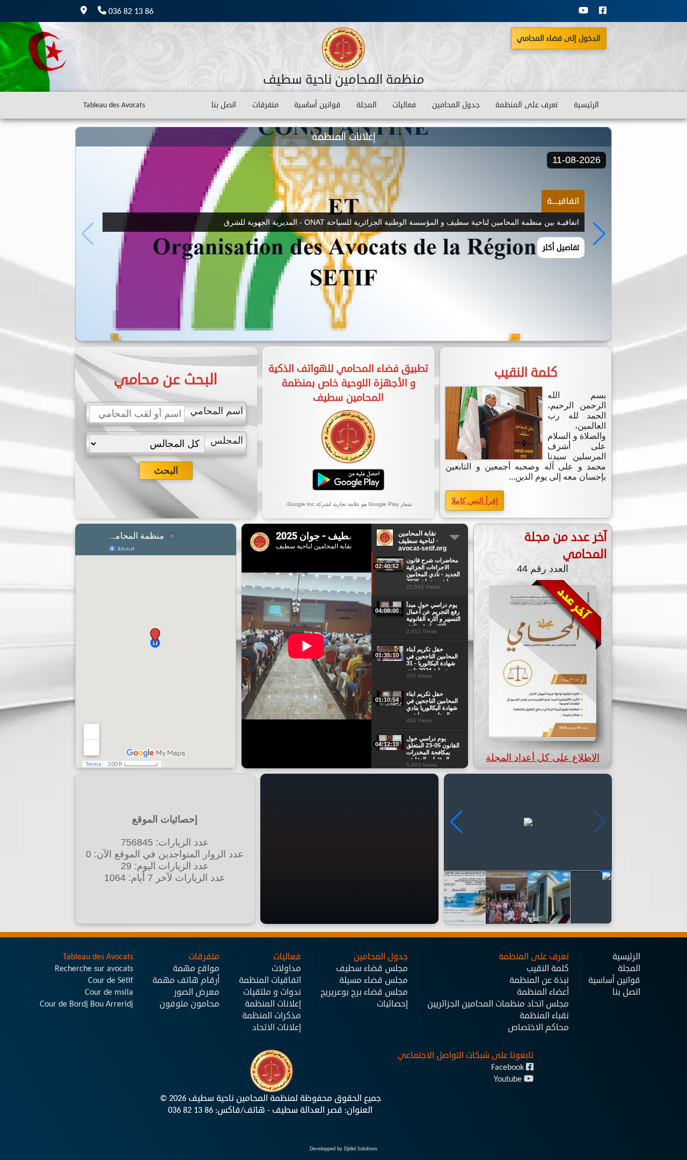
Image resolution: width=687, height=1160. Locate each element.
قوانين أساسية (317, 105)
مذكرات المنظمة (271, 1016)
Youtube (509, 1079)
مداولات (286, 968)
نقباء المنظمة (544, 1016)
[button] (599, 234)
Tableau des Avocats (114, 105)
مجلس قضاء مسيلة (373, 980)
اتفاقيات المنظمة (270, 980)
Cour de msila (109, 992)
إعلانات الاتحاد (276, 1027)
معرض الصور (197, 992)
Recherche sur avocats (94, 968)
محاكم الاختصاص (538, 1027)
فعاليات (404, 105)
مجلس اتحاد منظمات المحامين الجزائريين (498, 1004)
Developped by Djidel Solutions (343, 1148)
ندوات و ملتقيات (272, 992)
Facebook (508, 1067)
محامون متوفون (189, 1004)
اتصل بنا (223, 105)
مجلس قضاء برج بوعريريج (364, 992)
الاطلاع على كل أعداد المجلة (543, 757)
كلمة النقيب (548, 968)
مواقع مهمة (196, 968)
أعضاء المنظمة (543, 992)
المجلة (366, 105)
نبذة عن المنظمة (539, 980)
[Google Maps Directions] (83, 11)
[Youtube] (583, 11)
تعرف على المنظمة (526, 105)
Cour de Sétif (110, 980)
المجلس (226, 440)
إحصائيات (392, 1004)
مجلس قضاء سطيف (372, 968)
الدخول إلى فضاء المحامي (559, 38)
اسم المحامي (216, 411)
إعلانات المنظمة (273, 1004)
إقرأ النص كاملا (474, 500)
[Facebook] (603, 11)
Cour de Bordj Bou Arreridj (86, 1004)
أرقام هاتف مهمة (186, 980)
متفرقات (265, 105)
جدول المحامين (456, 105)
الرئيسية (586, 105)
